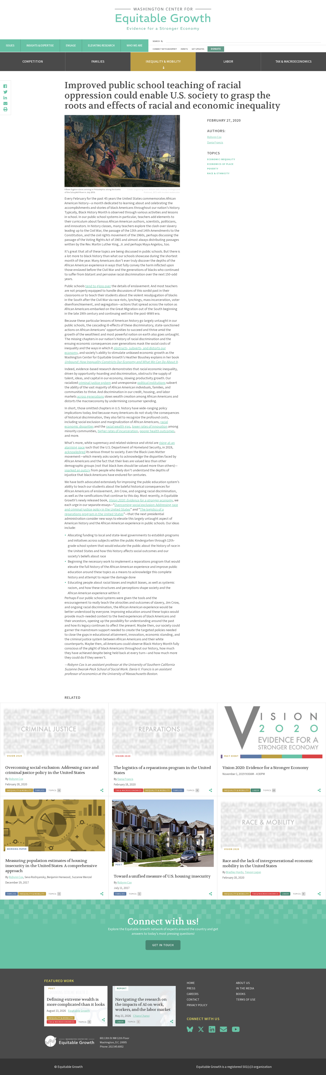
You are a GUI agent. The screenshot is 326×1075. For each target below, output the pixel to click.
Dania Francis (215, 142)
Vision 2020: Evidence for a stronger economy (141, 500)
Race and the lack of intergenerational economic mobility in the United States (267, 863)
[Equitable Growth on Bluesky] (190, 1029)
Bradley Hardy (234, 872)
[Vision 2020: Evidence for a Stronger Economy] (271, 732)
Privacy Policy (197, 1005)
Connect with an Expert (165, 49)
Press (191, 988)
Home (191, 983)
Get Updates (198, 49)
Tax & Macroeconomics (293, 61)
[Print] (5, 109)
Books (240, 994)
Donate (216, 49)
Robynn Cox (214, 137)
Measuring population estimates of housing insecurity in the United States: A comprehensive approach (51, 866)
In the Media (245, 988)
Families (97, 61)
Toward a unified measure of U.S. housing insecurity (162, 876)
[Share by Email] (5, 103)
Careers (192, 994)
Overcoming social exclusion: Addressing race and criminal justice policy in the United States (121, 507)
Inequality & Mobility (163, 61)
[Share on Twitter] (5, 92)
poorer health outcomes (157, 431)
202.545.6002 (116, 1046)
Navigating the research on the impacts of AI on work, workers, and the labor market (142, 1004)
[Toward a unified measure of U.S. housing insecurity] (163, 833)
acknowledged (75, 452)
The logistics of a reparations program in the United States (114, 511)
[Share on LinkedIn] (5, 97)
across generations (90, 396)
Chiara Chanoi (141, 1016)
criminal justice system (95, 382)
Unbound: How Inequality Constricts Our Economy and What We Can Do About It (121, 362)
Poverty (213, 168)
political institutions (151, 382)
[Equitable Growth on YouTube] (236, 1029)
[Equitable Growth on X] (201, 1029)
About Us (243, 983)
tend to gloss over (98, 286)
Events (184, 49)
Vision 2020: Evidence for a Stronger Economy (265, 767)
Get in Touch (163, 945)
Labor (228, 61)
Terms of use (246, 999)
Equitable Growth (79, 1011)
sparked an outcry (77, 470)
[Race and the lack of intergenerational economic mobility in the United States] (271, 825)
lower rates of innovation (149, 426)
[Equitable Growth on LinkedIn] (212, 1029)
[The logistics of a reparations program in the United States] (163, 732)
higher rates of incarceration (118, 431)
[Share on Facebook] (5, 86)
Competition (32, 61)
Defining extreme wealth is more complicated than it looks (76, 1002)
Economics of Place (220, 164)
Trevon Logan (253, 872)
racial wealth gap (118, 426)
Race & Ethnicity (218, 173)
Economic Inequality (221, 159)
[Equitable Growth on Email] (223, 1029)
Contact (193, 999)
